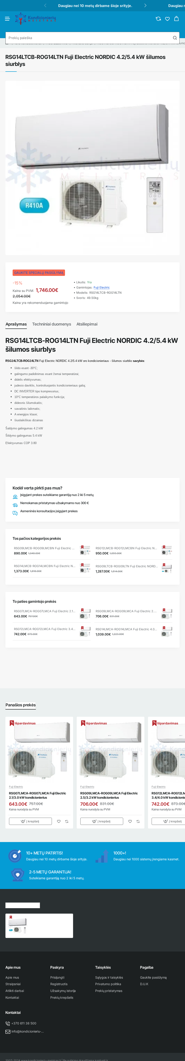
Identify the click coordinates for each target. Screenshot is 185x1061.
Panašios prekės (21, 705)
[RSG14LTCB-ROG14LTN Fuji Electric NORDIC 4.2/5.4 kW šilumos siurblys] (17, 926)
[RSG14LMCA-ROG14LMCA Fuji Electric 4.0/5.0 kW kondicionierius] (166, 632)
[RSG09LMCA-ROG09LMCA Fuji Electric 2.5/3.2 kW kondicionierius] (166, 614)
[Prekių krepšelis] (176, 18)
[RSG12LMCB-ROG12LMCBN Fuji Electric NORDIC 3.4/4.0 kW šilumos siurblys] (166, 551)
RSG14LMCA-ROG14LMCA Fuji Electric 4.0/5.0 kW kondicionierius (127, 629)
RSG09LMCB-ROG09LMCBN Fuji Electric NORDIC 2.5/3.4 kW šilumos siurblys (45, 548)
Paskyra (57, 967)
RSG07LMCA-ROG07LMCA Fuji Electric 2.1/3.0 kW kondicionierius (45, 611)
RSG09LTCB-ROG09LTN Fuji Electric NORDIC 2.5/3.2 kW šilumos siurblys (127, 566)
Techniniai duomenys (51, 324)
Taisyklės (103, 967)
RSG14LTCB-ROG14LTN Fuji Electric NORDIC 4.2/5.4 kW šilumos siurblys (50, 920)
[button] (30, 821)
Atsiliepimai (86, 324)
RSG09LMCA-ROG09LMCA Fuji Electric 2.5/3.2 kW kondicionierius (127, 611)
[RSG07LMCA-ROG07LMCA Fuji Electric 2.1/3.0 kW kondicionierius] (85, 614)
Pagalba (146, 967)
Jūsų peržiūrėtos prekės (23, 905)
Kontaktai (13, 1012)
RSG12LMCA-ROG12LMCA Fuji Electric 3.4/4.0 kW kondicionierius (45, 629)
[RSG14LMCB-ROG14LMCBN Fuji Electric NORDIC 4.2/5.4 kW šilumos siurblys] (85, 569)
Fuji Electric (102, 287)
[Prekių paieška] (174, 38)
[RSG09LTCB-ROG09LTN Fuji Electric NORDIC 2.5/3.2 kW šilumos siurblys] (166, 569)
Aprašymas (16, 324)
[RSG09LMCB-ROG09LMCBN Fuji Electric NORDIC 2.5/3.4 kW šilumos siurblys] (85, 551)
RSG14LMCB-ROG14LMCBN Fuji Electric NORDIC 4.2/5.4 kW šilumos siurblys (45, 566)
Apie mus (13, 967)
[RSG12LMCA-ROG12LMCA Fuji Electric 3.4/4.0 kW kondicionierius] (85, 632)
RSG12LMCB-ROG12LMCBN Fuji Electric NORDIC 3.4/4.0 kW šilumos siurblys (127, 548)
